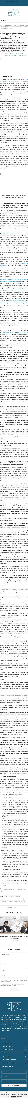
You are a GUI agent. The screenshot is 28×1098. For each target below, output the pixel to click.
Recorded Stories (14, 1056)
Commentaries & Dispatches (14, 1063)
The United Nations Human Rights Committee (11, 232)
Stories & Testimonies (14, 1049)
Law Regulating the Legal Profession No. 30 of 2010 (15, 332)
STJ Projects (13, 1)
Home (1, 25)
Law (22, 898)
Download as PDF (19, 53)
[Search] (26, 20)
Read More (19, 1096)
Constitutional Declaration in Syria (12, 896)
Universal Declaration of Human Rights (17, 300)
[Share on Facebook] (17, 907)
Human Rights (4, 898)
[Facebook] (12, 4)
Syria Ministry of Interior (6, 901)
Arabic (15, 55)
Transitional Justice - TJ (20, 901)
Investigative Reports (14, 1046)
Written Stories (14, 1053)
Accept (13, 1096)
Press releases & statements (14, 1059)
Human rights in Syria (13, 898)
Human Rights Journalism (14, 1043)
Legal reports (8, 25)
